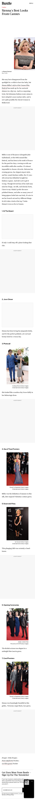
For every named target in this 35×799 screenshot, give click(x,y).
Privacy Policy (10, 794)
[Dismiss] (32, 781)
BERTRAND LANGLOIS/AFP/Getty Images (34, 54)
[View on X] (17, 226)
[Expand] (25, 781)
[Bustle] (7, 3)
